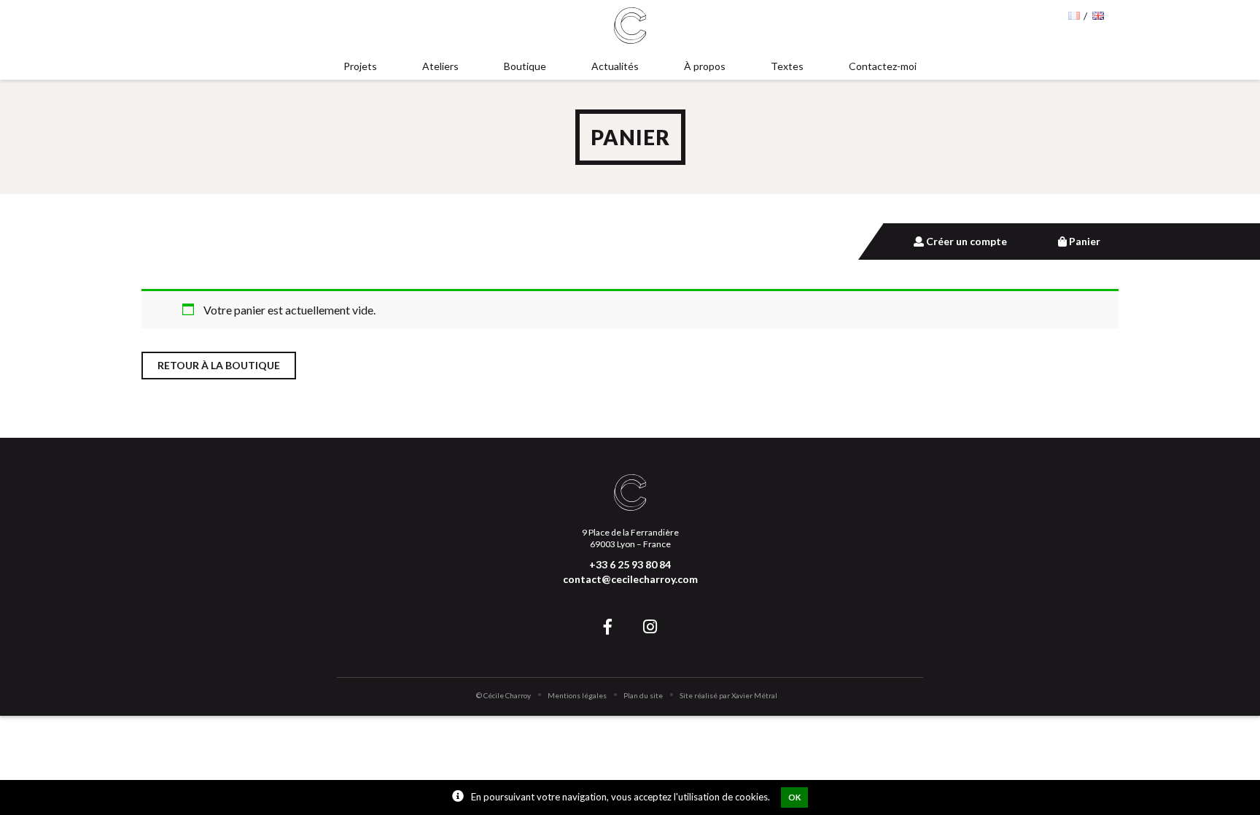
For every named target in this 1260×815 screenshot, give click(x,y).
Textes (787, 66)
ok (794, 797)
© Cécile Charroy (503, 695)
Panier (1083, 241)
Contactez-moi (883, 66)
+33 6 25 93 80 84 (630, 564)
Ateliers (440, 66)
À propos (705, 66)
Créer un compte (965, 241)
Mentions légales (577, 695)
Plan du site (643, 695)
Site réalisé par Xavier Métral (728, 695)
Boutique (525, 66)
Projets (360, 66)
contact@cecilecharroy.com (630, 579)
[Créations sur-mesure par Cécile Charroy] (630, 26)
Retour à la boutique (219, 365)
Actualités (615, 66)
